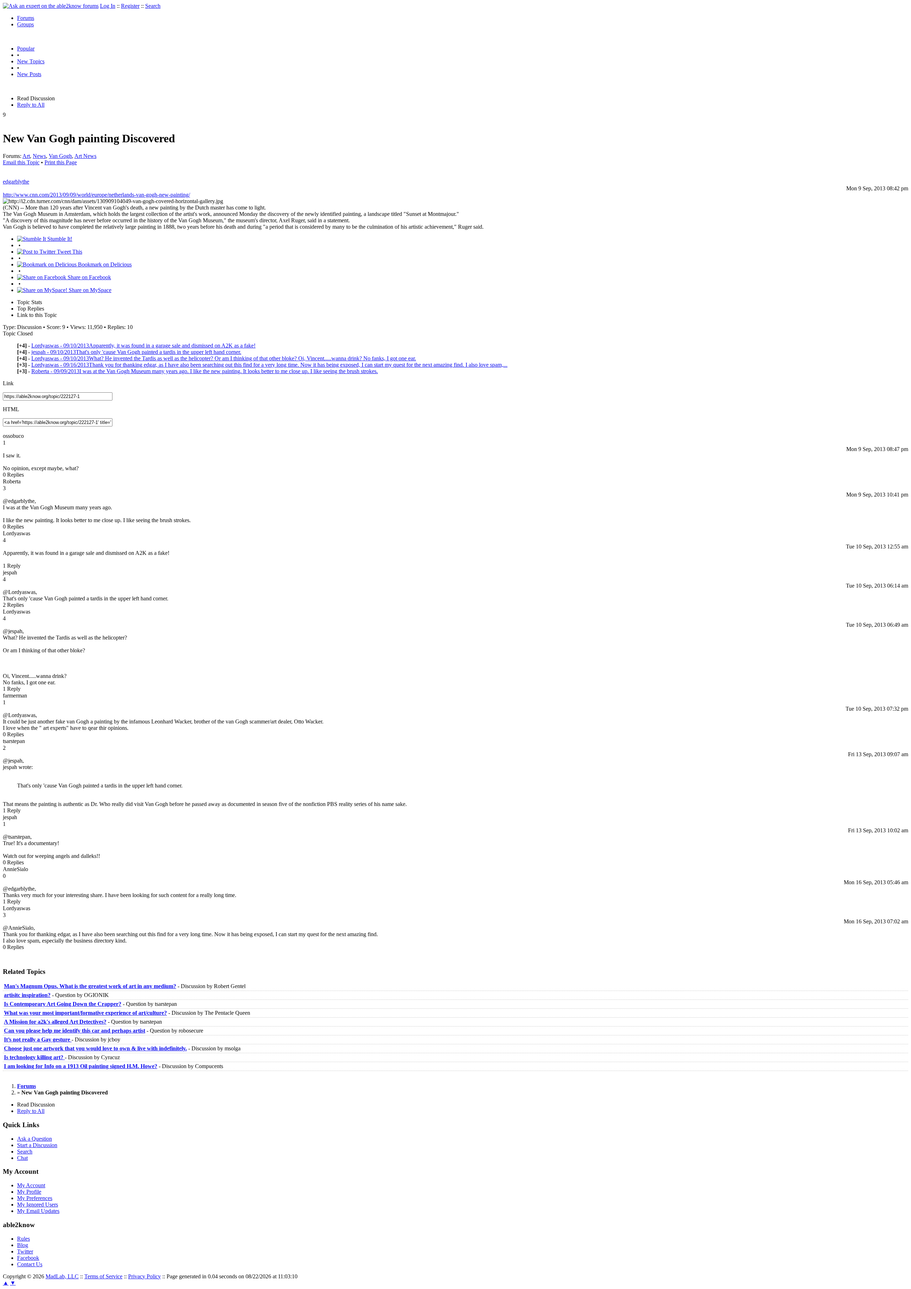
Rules (23, 1239)
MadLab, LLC (62, 1276)
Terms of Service (103, 1276)
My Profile (29, 1192)
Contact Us (29, 1264)
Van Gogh (60, 156)
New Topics (30, 61)
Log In (107, 6)
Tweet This (69, 252)
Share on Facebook (88, 277)
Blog (22, 1245)
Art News (85, 156)
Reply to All (30, 105)
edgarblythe (16, 182)
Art (26, 156)
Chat (22, 1158)
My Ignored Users (37, 1205)
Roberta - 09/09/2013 (204, 371)
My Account (31, 1185)
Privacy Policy (144, 1276)
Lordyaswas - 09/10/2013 (143, 346)
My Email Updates (38, 1211)
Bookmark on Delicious (104, 264)
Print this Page (60, 162)
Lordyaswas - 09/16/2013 (269, 365)
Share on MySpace (89, 290)
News (39, 156)
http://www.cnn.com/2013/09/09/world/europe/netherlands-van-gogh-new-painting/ (96, 195)
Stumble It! (59, 239)
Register (130, 6)
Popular (26, 49)
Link (8, 383)
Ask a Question (34, 1139)
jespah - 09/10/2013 (136, 352)
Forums (25, 18)
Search (152, 6)
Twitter (25, 1251)
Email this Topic (21, 162)
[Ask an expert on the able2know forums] (51, 6)
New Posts (29, 74)
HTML (11, 409)
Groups (25, 24)
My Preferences (34, 1198)
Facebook (28, 1258)
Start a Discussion (37, 1145)
